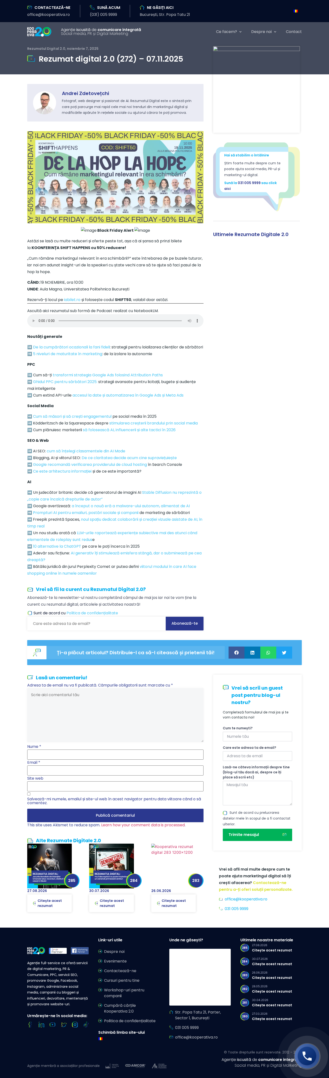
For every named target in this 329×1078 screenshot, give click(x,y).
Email (33, 762)
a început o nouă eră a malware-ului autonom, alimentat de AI (131, 506)
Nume (34, 747)
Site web (35, 778)
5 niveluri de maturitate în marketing (67, 354)
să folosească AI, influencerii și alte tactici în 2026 (129, 430)
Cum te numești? (238, 728)
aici (227, 188)
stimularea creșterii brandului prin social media (153, 423)
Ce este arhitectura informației (62, 471)
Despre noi (261, 31)
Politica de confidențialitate (92, 613)
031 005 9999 (249, 182)
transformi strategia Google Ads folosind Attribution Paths (108, 375)
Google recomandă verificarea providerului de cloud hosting (90, 464)
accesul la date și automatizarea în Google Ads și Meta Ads (128, 395)
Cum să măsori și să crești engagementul (72, 416)
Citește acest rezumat (50, 903)
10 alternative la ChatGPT (57, 546)
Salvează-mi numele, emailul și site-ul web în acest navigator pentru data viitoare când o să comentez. (114, 801)
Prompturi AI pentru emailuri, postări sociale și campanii (85, 512)
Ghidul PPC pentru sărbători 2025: (65, 382)
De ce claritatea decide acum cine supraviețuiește (129, 458)
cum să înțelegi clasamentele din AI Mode (86, 451)
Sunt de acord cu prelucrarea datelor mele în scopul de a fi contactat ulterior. (256, 818)
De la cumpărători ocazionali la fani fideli (71, 347)
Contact (294, 31)
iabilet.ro (72, 299)
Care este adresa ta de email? (249, 747)
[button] (48, 15)
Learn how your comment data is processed (143, 825)
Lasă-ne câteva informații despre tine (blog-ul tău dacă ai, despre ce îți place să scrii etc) (256, 772)
